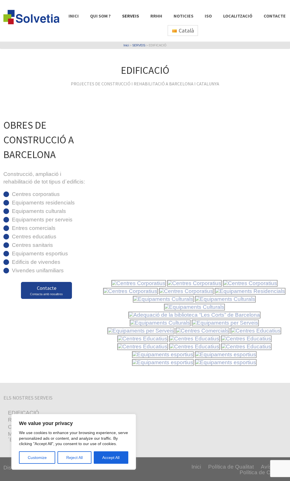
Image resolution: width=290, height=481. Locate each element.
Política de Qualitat (231, 467)
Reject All (74, 457)
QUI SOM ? (100, 16)
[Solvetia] (35, 24)
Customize (37, 457)
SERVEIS (130, 16)
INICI (74, 16)
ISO (208, 16)
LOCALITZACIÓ (237, 16)
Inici (126, 45)
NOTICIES (183, 16)
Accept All (111, 457)
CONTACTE (275, 16)
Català (186, 30)
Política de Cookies (263, 472)
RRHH (156, 16)
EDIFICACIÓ (23, 413)
